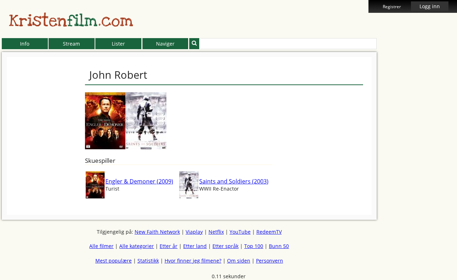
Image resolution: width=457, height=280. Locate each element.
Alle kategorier (136, 246)
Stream (71, 43)
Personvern (269, 260)
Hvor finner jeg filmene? (193, 260)
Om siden (238, 260)
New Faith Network (157, 231)
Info (24, 43)
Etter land (195, 246)
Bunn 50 (279, 246)
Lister (118, 43)
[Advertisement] (409, 164)
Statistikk (148, 260)
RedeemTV (269, 231)
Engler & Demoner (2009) (139, 181)
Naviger (165, 43)
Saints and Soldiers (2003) (233, 181)
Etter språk (225, 246)
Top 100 (253, 246)
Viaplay (194, 231)
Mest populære (113, 260)
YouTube (240, 231)
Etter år (168, 246)
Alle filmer (101, 246)
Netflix (216, 231)
